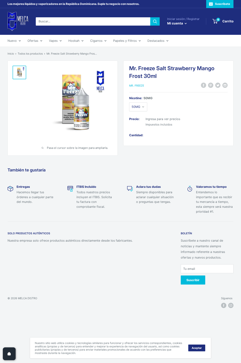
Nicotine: (141, 98)
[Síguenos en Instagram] (230, 305)
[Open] (9, 353)
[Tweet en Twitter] (217, 85)
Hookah (73, 41)
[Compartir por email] (225, 85)
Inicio (11, 53)
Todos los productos (30, 53)
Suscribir (193, 280)
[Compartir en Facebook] (203, 85)
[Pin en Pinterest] (210, 85)
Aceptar (197, 347)
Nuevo (12, 41)
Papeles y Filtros (125, 41)
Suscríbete (222, 4)
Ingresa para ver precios (163, 119)
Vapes (53, 41)
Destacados (155, 41)
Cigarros (96, 41)
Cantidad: (136, 135)
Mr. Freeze (136, 85)
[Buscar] (155, 21)
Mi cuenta (175, 23)
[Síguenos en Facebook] (223, 305)
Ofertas (32, 41)
